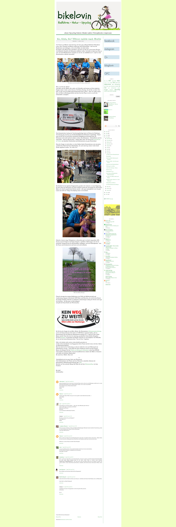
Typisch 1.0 (110, 109)
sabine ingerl (61, 381)
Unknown (61, 393)
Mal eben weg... (109, 169)
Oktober (108, 142)
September (109, 143)
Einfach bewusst (109, 224)
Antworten (61, 390)
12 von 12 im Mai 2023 (109, 230)
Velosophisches (98, 33)
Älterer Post (100, 516)
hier (81, 362)
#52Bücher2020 (108, 239)
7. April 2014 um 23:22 (70, 476)
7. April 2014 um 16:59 (66, 447)
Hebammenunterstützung (95, 331)
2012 (107, 194)
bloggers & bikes (107, 82)
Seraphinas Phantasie (63, 426)
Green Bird (108, 256)
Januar (108, 190)
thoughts (106, 89)
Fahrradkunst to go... (110, 171)
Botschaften (108, 156)
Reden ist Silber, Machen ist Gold (111, 277)
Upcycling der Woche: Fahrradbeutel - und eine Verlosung (113, 104)
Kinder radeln (87, 33)
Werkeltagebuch (109, 264)
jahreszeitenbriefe (109, 229)
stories (119, 87)
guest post (117, 82)
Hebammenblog (89, 364)
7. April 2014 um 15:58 (72, 426)
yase (60, 403)
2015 (107, 135)
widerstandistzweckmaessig (111, 233)
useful (105, 91)
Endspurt (63, 337)
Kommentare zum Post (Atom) (66, 519)
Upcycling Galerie (75, 33)
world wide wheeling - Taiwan (111, 167)
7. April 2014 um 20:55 (69, 457)
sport (109, 87)
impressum (108, 33)
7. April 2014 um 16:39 (67, 436)
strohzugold (108, 243)
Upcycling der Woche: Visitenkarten (112, 117)
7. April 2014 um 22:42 (70, 469)
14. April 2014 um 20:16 (67, 486)
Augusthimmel (108, 260)
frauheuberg (61, 457)
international (117, 84)
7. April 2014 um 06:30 (69, 381)
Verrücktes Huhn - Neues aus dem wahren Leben (112, 246)
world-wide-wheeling (111, 91)
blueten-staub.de (109, 276)
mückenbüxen (108, 253)
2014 (107, 137)
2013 (107, 192)
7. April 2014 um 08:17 (65, 403)
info (113, 84)
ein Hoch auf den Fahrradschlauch (112, 154)
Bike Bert (106, 80)
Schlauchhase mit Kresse (111, 182)
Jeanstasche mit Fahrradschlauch (112, 164)
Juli (107, 147)
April (108, 152)
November (109, 140)
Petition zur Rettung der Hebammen (80, 350)
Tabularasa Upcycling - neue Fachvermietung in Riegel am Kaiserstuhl (110, 272)
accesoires (114, 80)
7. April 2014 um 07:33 (67, 393)
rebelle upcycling (109, 270)
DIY (109, 81)
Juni (107, 149)
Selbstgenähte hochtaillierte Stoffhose (112, 257)
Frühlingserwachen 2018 (110, 261)
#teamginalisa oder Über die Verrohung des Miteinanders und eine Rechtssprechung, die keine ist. (112, 266)
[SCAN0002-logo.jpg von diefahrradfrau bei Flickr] (108, 198)
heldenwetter (108, 284)
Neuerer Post (58, 516)
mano (60, 447)
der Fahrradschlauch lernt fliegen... (112, 184)
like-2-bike (106, 86)
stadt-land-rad (113, 87)
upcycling (117, 89)
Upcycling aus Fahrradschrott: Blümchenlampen (112, 174)
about (66, 33)
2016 (107, 133)
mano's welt (108, 220)
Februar (108, 188)
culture (111, 82)
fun (114, 82)
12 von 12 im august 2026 (110, 221)
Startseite (79, 516)
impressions (107, 84)
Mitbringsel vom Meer (110, 166)
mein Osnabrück (112, 86)
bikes (118, 81)
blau (106, 281)
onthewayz (108, 280)
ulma (107, 252)
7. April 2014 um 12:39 (67, 416)
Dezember (109, 138)
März (108, 186)
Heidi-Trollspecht (62, 476)
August (108, 145)
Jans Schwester (62, 469)
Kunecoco (107, 238)
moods (116, 86)
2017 (107, 131)
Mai (107, 151)
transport (111, 89)
